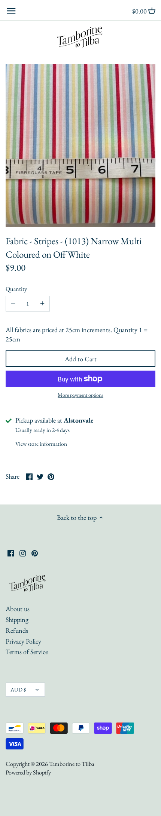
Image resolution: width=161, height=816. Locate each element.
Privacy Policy (23, 641)
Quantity (16, 288)
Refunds (17, 630)
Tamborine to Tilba (71, 764)
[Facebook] (10, 552)
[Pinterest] (34, 552)
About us (18, 608)
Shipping (17, 619)
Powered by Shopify (28, 772)
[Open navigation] (11, 10)
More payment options (80, 395)
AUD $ (18, 689)
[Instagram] (22, 552)
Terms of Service (27, 651)
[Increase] (42, 303)
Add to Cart (81, 359)
